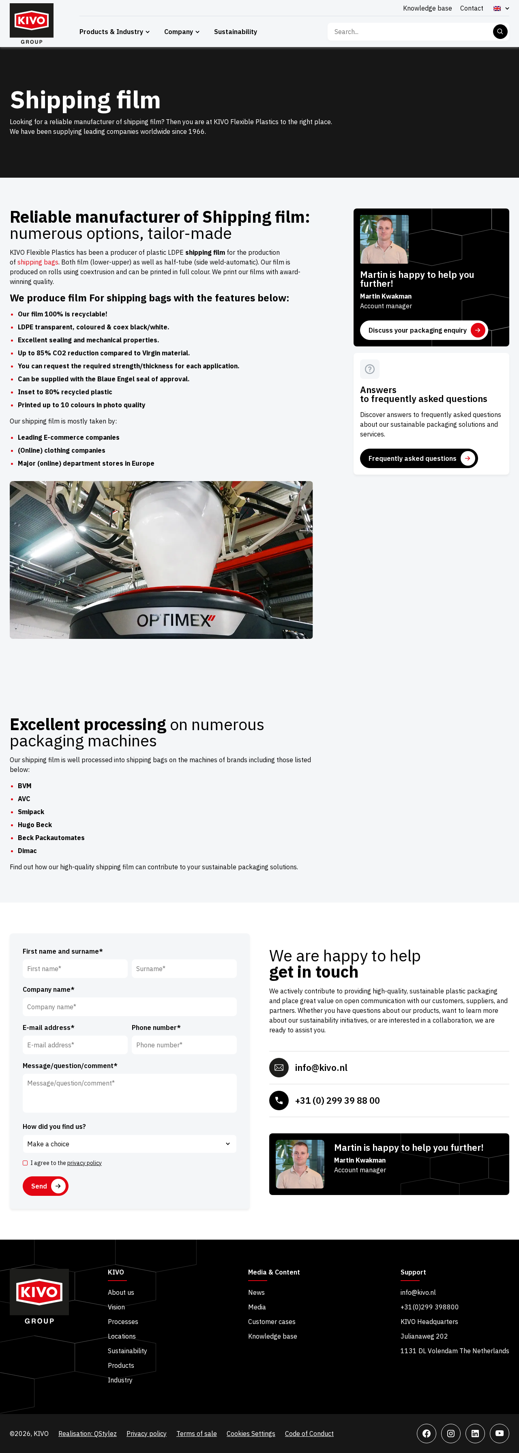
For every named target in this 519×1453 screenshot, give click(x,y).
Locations (122, 1336)
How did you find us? (54, 1126)
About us (121, 1292)
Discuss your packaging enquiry (418, 330)
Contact (471, 8)
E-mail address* (49, 1027)
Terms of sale (196, 1433)
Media (257, 1307)
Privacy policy (147, 1433)
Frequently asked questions (413, 458)
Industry (120, 1380)
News (256, 1292)
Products (121, 1365)
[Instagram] (451, 1433)
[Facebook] (426, 1433)
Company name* (49, 989)
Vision (116, 1307)
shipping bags (37, 262)
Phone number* (156, 1027)
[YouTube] (499, 1433)
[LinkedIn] (475, 1433)
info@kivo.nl (321, 1067)
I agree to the (66, 1163)
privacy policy (84, 1163)
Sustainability (235, 32)
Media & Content (274, 1272)
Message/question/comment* (70, 1066)
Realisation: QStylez (87, 1433)
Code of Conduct (309, 1433)
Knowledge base (427, 8)
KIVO (116, 1272)
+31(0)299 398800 (430, 1307)
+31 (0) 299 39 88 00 (337, 1100)
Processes (123, 1322)
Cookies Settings (251, 1433)
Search (500, 31)
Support (413, 1272)
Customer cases (272, 1322)
